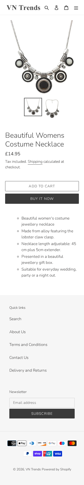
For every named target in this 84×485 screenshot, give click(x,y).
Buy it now (42, 198)
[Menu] (76, 7)
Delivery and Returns (28, 370)
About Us (17, 332)
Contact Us (18, 357)
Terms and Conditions (28, 344)
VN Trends (33, 469)
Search (15, 319)
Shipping (35, 161)
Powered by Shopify (56, 469)
